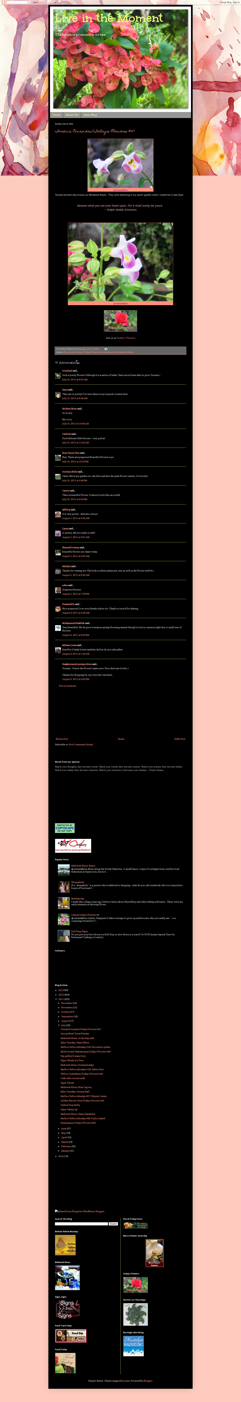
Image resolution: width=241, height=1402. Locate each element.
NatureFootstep (70, 547)
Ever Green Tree (71, 452)
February (66, 1146)
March (65, 1141)
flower (66, 352)
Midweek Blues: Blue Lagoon (76, 1087)
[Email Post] (106, 349)
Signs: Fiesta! (67, 1082)
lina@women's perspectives (77, 664)
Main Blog (90, 115)
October (65, 1011)
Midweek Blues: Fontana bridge (77, 1065)
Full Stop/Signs (79, 931)
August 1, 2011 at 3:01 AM (76, 537)
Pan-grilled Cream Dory (73, 1056)
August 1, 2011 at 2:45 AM (76, 518)
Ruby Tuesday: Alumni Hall (75, 1091)
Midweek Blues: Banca (83, 865)
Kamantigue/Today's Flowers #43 (78, 1122)
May (63, 1132)
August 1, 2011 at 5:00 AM (76, 556)
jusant (126, 1380)
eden (65, 585)
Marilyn (66, 566)
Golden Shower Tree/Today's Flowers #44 (82, 1100)
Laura (65, 528)
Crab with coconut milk (73, 1078)
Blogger (148, 1380)
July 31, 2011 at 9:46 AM (75, 398)
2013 (61, 990)
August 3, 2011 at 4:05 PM (75, 679)
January (65, 1150)
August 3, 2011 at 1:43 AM (76, 653)
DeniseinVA (68, 604)
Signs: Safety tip (69, 1109)
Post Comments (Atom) (81, 744)
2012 (61, 994)
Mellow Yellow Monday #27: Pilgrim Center (84, 1096)
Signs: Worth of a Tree (72, 1060)
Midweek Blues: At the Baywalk (77, 1038)
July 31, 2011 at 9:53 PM (74, 499)
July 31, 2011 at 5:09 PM (74, 480)
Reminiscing (77, 898)
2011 (61, 999)
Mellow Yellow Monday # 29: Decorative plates (85, 1047)
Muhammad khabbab (73, 623)
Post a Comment (67, 685)
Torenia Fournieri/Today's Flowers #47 (95, 131)
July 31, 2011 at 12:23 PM (75, 461)
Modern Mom (69, 408)
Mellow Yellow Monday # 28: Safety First (82, 1069)
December (67, 1003)
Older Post (179, 738)
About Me (72, 115)
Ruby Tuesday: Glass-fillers (75, 1042)
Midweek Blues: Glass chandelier (78, 1114)
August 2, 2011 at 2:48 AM (76, 612)
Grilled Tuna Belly (70, 1105)
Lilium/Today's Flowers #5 (85, 914)
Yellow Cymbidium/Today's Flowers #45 (82, 1073)
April (64, 1137)
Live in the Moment (109, 18)
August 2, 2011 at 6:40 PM (75, 635)
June (64, 1128)
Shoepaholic (77, 882)
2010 (61, 1156)
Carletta (66, 433)
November (67, 1007)
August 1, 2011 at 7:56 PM (75, 593)
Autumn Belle (69, 471)
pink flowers (77, 352)
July (63, 1025)
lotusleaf (67, 370)
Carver (66, 490)
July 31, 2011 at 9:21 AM (75, 379)
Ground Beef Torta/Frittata (75, 1033)
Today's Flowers (91, 352)
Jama (65, 389)
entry (69, 419)
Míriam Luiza (69, 645)
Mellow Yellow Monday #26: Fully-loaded (83, 1118)
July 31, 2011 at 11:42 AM (75, 442)
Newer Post (62, 738)
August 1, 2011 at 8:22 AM (76, 575)
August (65, 1020)
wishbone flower (126, 352)
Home (56, 115)
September (67, 1016)
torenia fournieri (108, 352)
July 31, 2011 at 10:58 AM (75, 423)
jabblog (66, 509)
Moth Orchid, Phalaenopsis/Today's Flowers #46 (86, 1051)
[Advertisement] (120, 712)
